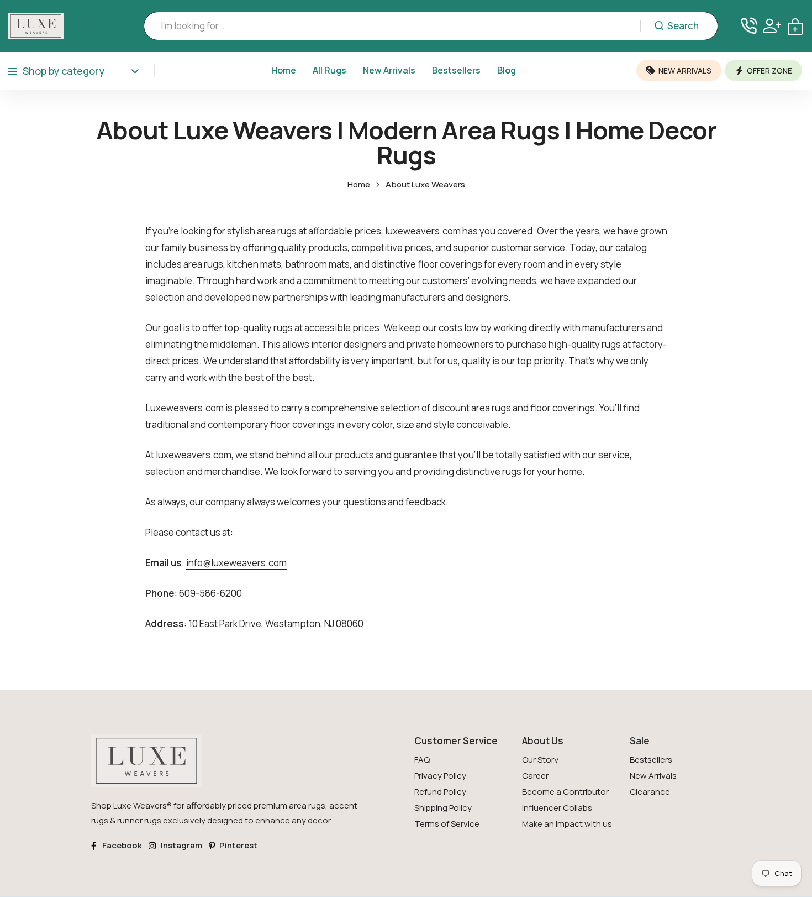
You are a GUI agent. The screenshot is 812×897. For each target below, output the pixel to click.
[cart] (795, 25)
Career (535, 775)
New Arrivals (389, 70)
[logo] (36, 26)
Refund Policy (440, 791)
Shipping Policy (443, 807)
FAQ (422, 759)
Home (283, 70)
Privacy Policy (440, 775)
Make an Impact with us (567, 824)
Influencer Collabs (557, 807)
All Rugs (329, 70)
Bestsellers (456, 70)
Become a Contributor (565, 791)
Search (683, 25)
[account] (772, 26)
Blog (506, 70)
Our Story (540, 759)
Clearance (650, 791)
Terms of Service (446, 824)
